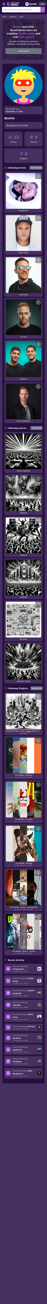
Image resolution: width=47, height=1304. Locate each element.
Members (13, 17)
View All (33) (36, 168)
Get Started (23, 51)
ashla (21, 17)
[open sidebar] (4, 4)
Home (4, 17)
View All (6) (36, 688)
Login (42, 4)
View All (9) (36, 428)
